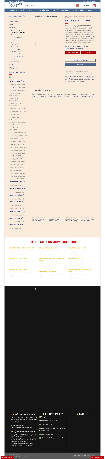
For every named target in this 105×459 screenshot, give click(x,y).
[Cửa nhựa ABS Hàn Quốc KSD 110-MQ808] (39, 155)
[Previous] (32, 159)
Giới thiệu (83, 1)
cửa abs (70, 76)
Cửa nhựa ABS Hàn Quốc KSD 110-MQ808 (39, 220)
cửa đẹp (75, 78)
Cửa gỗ (22, 10)
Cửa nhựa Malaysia (16, 51)
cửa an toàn (75, 76)
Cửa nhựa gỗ (14, 46)
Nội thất (55, 10)
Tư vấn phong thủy (46, 424)
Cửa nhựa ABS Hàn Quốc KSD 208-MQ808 (55, 220)
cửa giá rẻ (80, 78)
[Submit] (77, 5)
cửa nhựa (86, 79)
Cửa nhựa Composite (16, 37)
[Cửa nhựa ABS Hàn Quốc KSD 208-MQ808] (55, 155)
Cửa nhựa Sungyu (16, 58)
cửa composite (68, 78)
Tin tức (75, 10)
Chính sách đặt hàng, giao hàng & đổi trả (53, 438)
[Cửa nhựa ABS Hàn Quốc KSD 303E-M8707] (88, 155)
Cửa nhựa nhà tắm (16, 54)
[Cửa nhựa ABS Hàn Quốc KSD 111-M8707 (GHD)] (72, 155)
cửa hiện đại (86, 78)
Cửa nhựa (31, 10)
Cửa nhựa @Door (15, 30)
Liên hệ (89, 1)
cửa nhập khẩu (79, 79)
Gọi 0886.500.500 (7, 457)
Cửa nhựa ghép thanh (16, 42)
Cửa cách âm (82, 76)
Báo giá (90, 10)
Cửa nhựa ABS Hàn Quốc (18, 32)
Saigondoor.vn (35, 456)
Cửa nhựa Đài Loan (16, 39)
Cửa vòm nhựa (15, 61)
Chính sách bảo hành (47, 434)
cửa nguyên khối (72, 79)
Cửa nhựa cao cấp (16, 35)
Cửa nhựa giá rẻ (15, 44)
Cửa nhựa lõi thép (15, 49)
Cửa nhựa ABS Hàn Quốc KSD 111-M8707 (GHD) (71, 220)
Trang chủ (13, 10)
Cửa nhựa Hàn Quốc (72, 81)
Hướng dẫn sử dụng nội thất (49, 420)
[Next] (95, 159)
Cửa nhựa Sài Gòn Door (17, 56)
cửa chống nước (90, 76)
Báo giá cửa (44, 417)
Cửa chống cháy (44, 10)
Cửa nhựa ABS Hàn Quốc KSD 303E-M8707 (87, 220)
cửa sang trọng (81, 81)
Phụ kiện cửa (65, 10)
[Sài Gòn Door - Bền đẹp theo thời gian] (16, 5)
